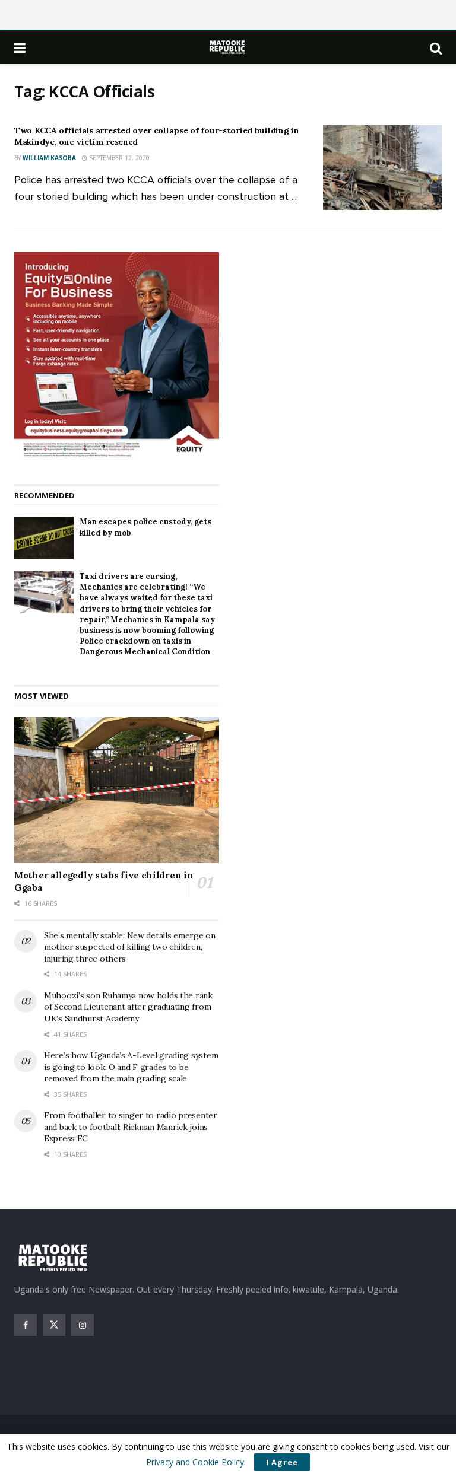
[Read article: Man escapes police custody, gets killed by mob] (44, 538)
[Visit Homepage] (228, 47)
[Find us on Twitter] (54, 1325)
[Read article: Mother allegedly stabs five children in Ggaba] (116, 790)
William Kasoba (49, 158)
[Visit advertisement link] (116, 356)
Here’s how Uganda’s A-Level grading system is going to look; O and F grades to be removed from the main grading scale (131, 1067)
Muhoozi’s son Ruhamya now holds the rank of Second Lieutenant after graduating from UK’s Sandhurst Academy (128, 1007)
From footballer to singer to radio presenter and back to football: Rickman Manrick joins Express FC (130, 1127)
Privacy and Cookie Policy (195, 1462)
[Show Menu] (20, 47)
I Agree (282, 1462)
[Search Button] (436, 47)
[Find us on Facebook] (25, 1325)
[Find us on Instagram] (82, 1325)
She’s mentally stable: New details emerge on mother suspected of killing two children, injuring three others (130, 947)
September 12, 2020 (118, 158)
